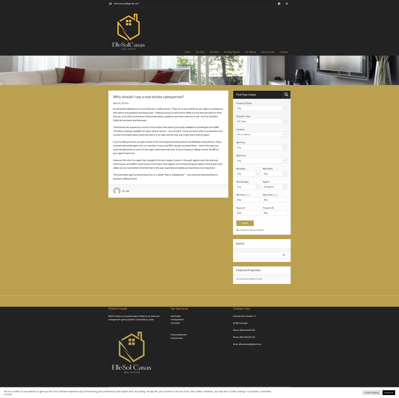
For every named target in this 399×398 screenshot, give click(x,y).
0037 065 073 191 (247, 337)
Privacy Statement (179, 335)
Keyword (240, 208)
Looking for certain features (251, 230)
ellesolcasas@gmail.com (126, 3)
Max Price (241, 155)
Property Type (243, 116)
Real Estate (176, 316)
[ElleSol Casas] (128, 34)
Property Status (244, 103)
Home (188, 51)
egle (127, 191)
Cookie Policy (177, 338)
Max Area (270, 195)
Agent (266, 182)
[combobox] (261, 108)
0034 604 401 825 (247, 330)
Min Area (243, 195)
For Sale (200, 51)
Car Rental (250, 51)
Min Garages (242, 182)
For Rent (214, 51)
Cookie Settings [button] (371, 392)
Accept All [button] (388, 392)
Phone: (236, 330)
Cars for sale (267, 51)
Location (240, 129)
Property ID (268, 208)
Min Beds (240, 168)
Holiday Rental (231, 51)
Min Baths (268, 168)
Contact (284, 51)
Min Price (240, 142)
